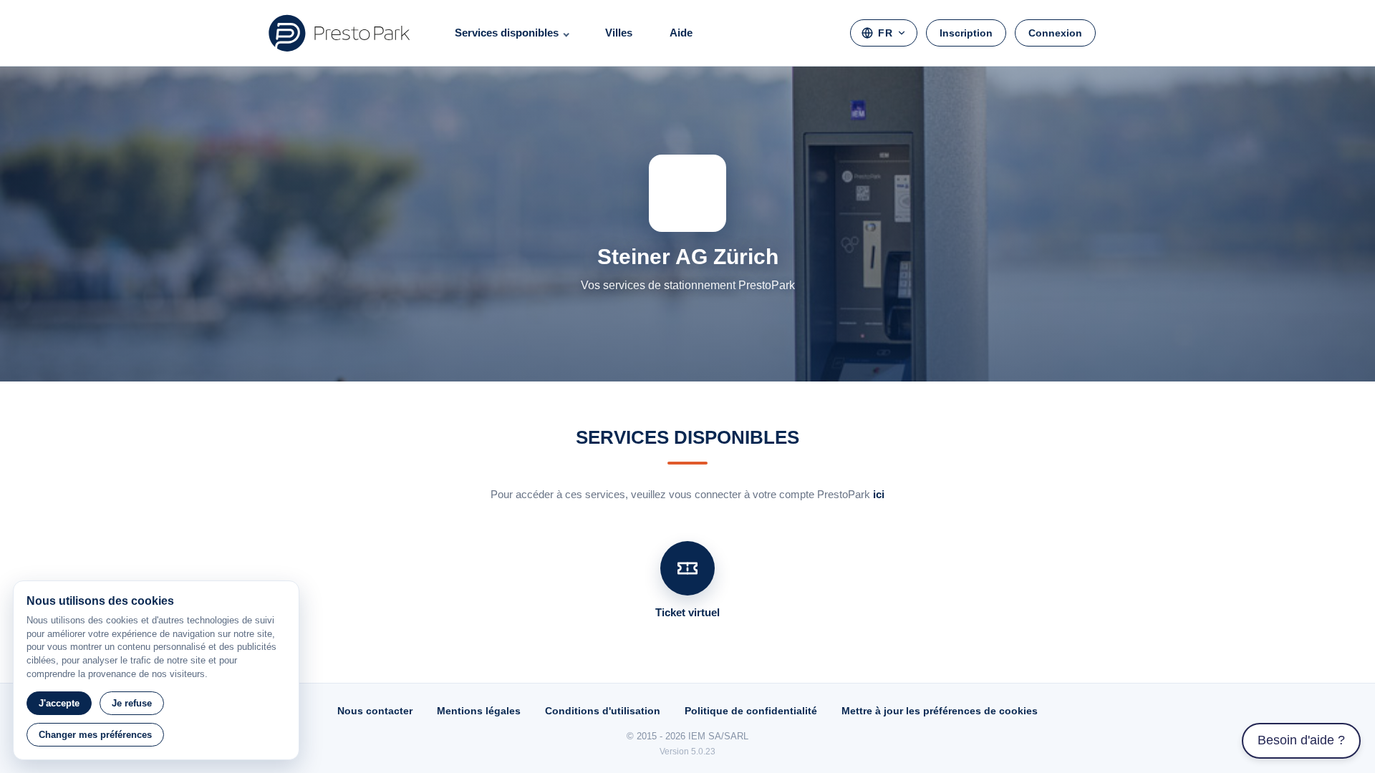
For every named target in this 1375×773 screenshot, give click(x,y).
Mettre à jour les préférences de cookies (939, 710)
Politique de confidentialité (751, 710)
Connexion (1055, 33)
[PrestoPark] (339, 33)
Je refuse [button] (132, 703)
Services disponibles (507, 32)
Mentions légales (479, 710)
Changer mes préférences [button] (95, 734)
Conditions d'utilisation (602, 710)
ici (878, 494)
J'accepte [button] (59, 703)
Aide (681, 32)
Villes (618, 32)
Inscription (966, 33)
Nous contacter (374, 710)
